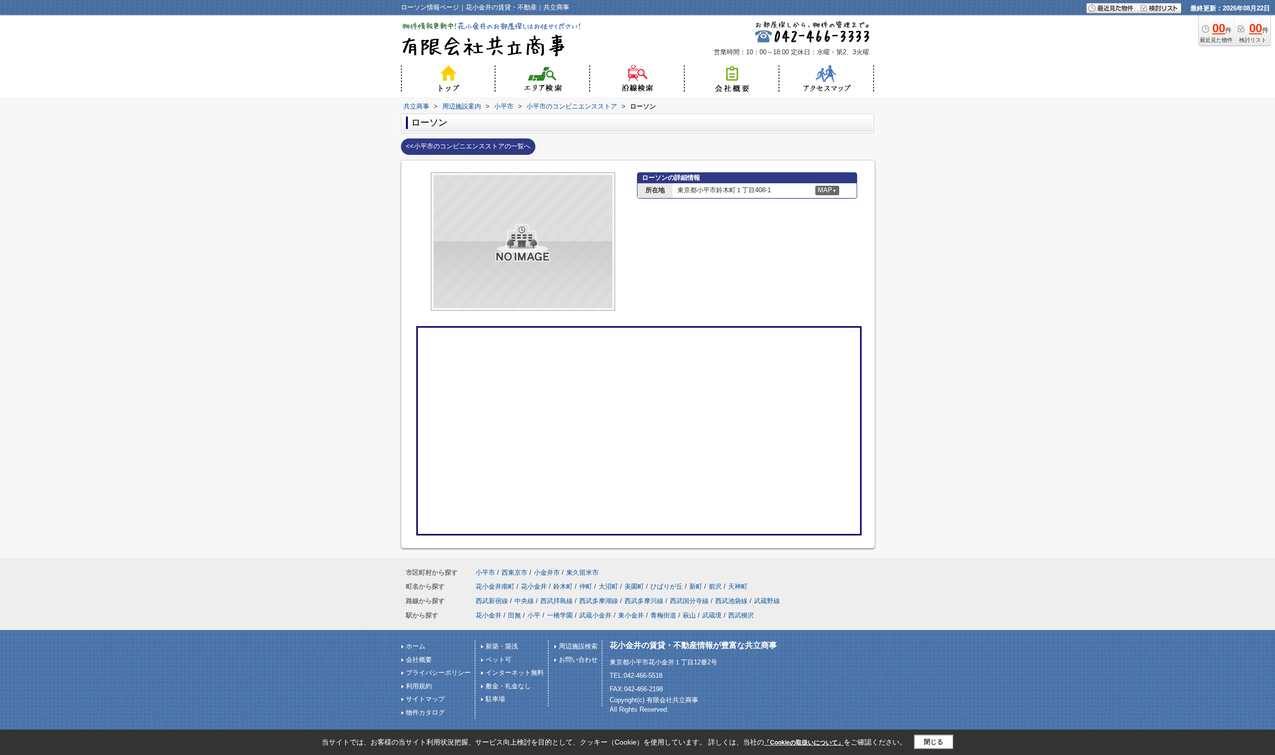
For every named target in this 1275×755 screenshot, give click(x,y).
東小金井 (631, 615)
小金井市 (547, 572)
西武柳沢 (741, 615)
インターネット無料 (515, 672)
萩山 (689, 615)
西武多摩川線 (644, 601)
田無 (514, 615)
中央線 (524, 601)
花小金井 (534, 586)
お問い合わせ (578, 659)
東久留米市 (582, 572)
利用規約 (419, 686)
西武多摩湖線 (598, 601)
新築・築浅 (502, 646)
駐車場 (495, 699)
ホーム (415, 646)
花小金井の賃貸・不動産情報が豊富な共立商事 (693, 645)
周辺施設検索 (578, 646)
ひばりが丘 (666, 586)
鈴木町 (563, 586)
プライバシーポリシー (438, 672)
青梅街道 (663, 615)
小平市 (485, 572)
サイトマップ (425, 699)
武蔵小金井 (595, 615)
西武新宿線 (492, 601)
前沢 (715, 586)
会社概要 (419, 659)
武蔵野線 (767, 601)
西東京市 (514, 572)
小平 (533, 615)
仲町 (585, 586)
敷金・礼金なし (508, 686)
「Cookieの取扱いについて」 (804, 742)
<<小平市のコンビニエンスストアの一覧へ (468, 146)
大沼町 (608, 586)
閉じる (933, 742)
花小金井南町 (495, 586)
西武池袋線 (731, 601)
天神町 (738, 586)
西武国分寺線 (689, 601)
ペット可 (498, 659)
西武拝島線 (556, 601)
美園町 (634, 586)
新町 (695, 586)
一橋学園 (560, 615)
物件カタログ (425, 712)
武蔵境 (712, 615)
